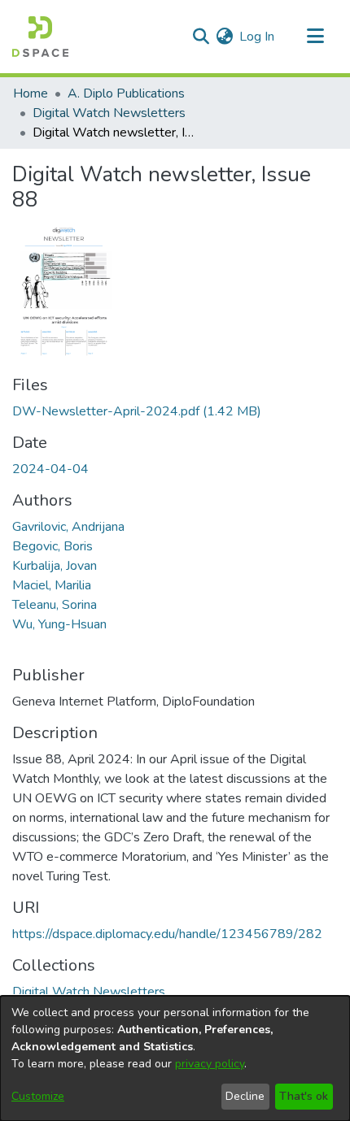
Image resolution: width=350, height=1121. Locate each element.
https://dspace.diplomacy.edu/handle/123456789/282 (167, 934)
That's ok (303, 1096)
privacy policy (209, 1063)
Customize (37, 1096)
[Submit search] (200, 36)
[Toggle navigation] (315, 36)
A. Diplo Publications (126, 93)
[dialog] (175, 1058)
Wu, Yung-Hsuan (59, 624)
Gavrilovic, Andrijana (68, 527)
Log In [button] (257, 37)
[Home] (40, 36)
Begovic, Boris (52, 546)
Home (30, 93)
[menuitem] (224, 36)
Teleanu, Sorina (54, 605)
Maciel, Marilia (51, 585)
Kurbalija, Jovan (54, 566)
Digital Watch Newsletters (109, 113)
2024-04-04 (50, 469)
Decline (245, 1096)
